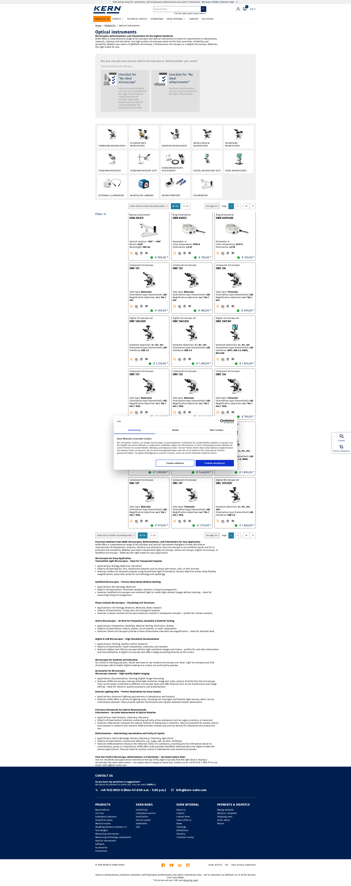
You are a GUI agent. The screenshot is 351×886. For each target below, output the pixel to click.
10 (246, 206)
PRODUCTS (109, 25)
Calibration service (145, 813)
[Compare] (136, 253)
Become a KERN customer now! (218, 2)
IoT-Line (99, 813)
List (188, 206)
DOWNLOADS (157, 19)
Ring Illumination (182, 216)
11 (253, 206)
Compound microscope (141, 267)
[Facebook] (163, 866)
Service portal (143, 820)
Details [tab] (175, 430)
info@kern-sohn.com (190, 790)
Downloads (141, 823)
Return (220, 823)
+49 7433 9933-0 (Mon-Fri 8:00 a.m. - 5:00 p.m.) (133, 790)
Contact (180, 813)
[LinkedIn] (179, 866)
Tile (177, 206)
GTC (227, 865)
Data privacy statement (243, 865)
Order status (223, 820)
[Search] (203, 9)
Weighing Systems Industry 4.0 (111, 827)
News (179, 823)
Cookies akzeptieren (215, 463)
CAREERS (193, 19)
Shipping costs (224, 816)
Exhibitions (142, 809)
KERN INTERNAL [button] (175, 19)
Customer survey (185, 837)
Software (99, 844)
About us (181, 809)
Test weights (101, 830)
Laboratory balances (106, 816)
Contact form (183, 816)
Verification (142, 816)
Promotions (101, 851)
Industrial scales (103, 820)
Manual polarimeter (139, 216)
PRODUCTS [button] (100, 19)
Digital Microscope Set (227, 482)
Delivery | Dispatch (227, 813)
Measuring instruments (107, 833)
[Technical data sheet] (141, 253)
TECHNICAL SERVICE (137, 19)
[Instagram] (187, 866)
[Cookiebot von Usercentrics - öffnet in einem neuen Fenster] (222, 421)
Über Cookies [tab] (216, 430)
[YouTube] (171, 866)
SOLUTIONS (207, 19)
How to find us (183, 820)
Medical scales (103, 823)
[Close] (237, 2)
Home (98, 25)
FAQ (138, 827)
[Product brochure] (146, 253)
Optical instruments (129, 25)
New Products (102, 809)
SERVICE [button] (116, 19)
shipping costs (190, 880)
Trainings (181, 827)
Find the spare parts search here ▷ (190, 13)
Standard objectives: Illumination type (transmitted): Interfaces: (148, 348)
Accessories (101, 847)
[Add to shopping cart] (131, 253)
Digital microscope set (141, 320)
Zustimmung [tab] (134, 430)
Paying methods (225, 809)
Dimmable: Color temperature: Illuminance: (186, 244)
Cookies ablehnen (175, 463)
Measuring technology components (113, 837)
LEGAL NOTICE (215, 865)
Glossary (180, 833)
